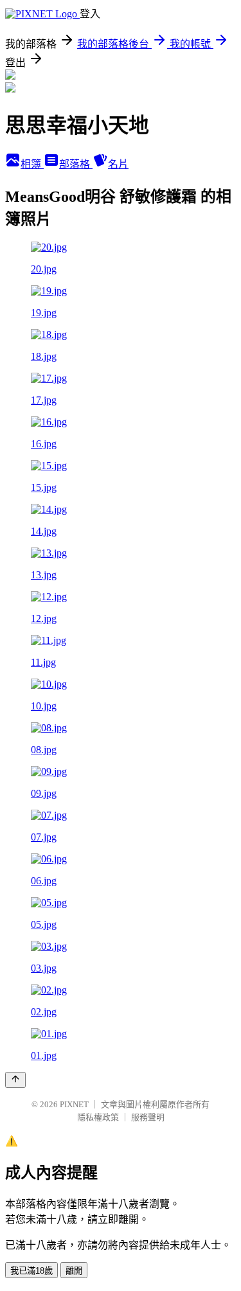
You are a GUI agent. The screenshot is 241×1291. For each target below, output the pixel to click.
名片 (118, 164)
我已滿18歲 (31, 1271)
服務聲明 (148, 1117)
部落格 (76, 164)
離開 (74, 1271)
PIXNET (74, 1104)
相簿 (32, 164)
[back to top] (15, 1080)
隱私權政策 (98, 1117)
